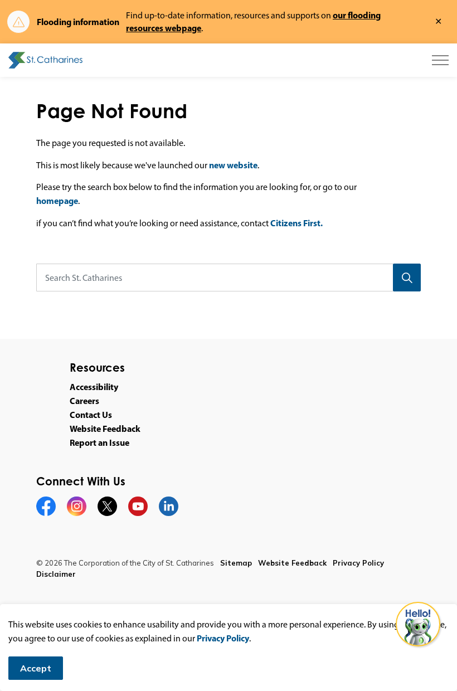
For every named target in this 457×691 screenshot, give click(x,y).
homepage (57, 200)
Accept (35, 668)
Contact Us (91, 414)
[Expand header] (440, 60)
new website (233, 165)
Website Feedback (105, 428)
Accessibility (94, 386)
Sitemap (236, 562)
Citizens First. (296, 222)
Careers (84, 400)
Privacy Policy (223, 638)
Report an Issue (99, 442)
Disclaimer (56, 574)
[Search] (407, 277)
